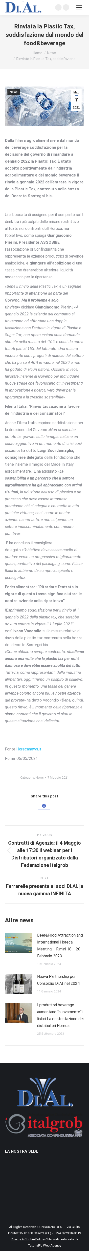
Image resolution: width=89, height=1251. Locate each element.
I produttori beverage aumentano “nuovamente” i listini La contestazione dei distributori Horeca (60, 1015)
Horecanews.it (28, 749)
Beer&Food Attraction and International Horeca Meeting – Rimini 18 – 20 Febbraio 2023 (60, 945)
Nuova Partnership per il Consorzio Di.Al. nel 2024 (58, 980)
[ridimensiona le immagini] (18, 943)
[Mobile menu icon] (79, 7)
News (14, 92)
